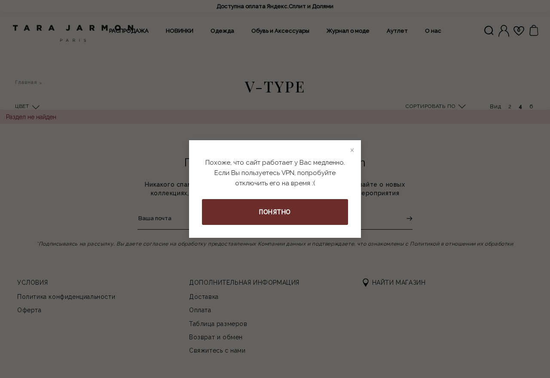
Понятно (275, 212)
